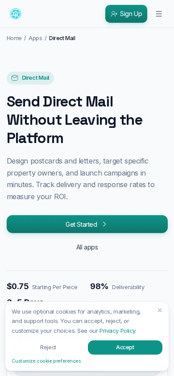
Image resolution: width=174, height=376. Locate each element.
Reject (48, 347)
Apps (35, 38)
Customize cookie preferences (46, 361)
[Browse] (159, 14)
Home (14, 38)
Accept (125, 347)
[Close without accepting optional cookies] (160, 310)
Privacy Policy (117, 330)
